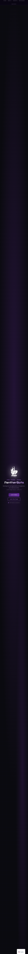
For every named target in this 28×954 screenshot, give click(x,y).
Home (4, 0)
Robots (15, 0)
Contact (14, 4)
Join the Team (14, 499)
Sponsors (22, 0)
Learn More (14, 494)
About (9, 0)
